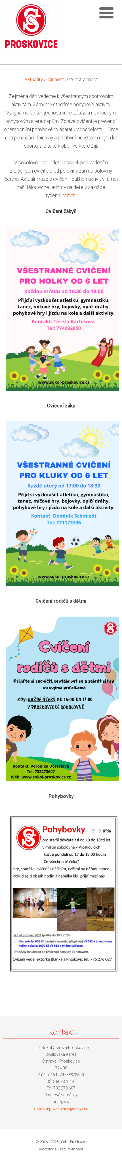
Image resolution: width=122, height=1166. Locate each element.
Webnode (75, 1149)
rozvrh (68, 195)
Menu (106, 12)
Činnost (56, 79)
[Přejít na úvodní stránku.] (31, 28)
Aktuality (33, 79)
